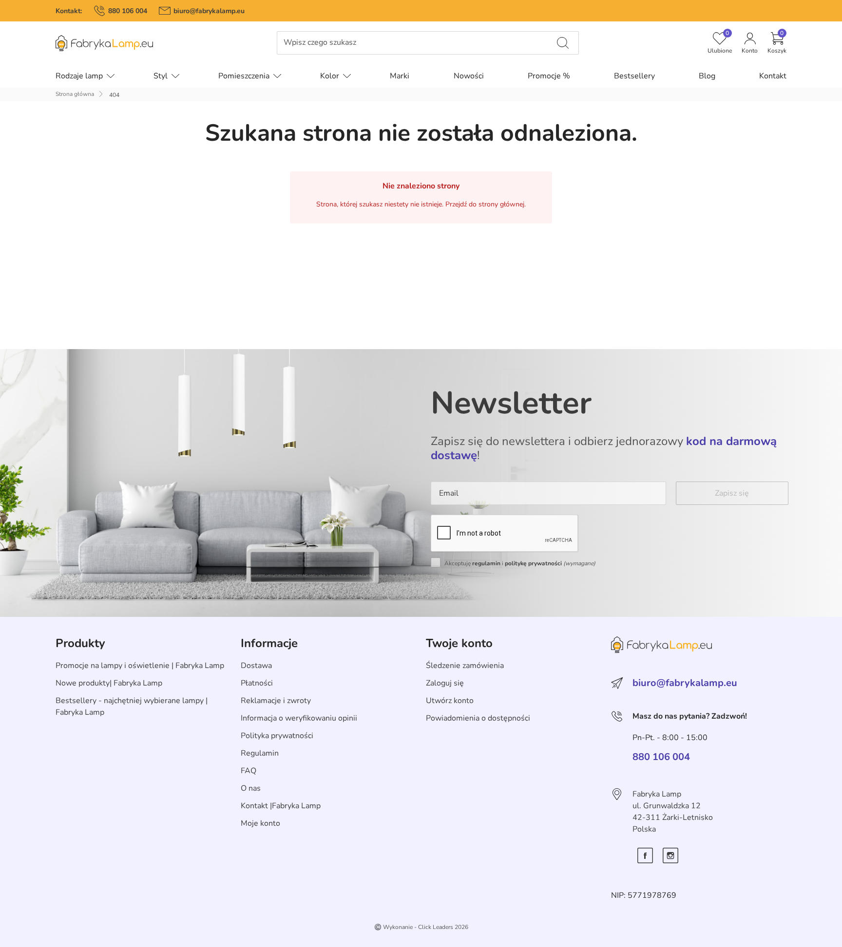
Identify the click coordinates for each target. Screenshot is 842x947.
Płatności (257, 683)
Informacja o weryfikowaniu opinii (299, 718)
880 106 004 (127, 11)
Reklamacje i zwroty (276, 700)
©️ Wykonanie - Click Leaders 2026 (421, 927)
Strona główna (75, 94)
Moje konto (260, 823)
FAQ (248, 770)
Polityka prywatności (277, 735)
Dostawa (256, 665)
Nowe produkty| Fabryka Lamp (109, 683)
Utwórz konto (450, 700)
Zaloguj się (445, 683)
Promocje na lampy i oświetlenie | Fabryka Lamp (140, 665)
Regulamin (260, 753)
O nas (251, 788)
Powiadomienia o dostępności (478, 718)
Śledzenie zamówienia (465, 665)
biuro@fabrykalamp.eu (209, 11)
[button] (776, 43)
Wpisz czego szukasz (320, 42)
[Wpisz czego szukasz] (563, 43)
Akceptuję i (519, 563)
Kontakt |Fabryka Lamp (281, 805)
